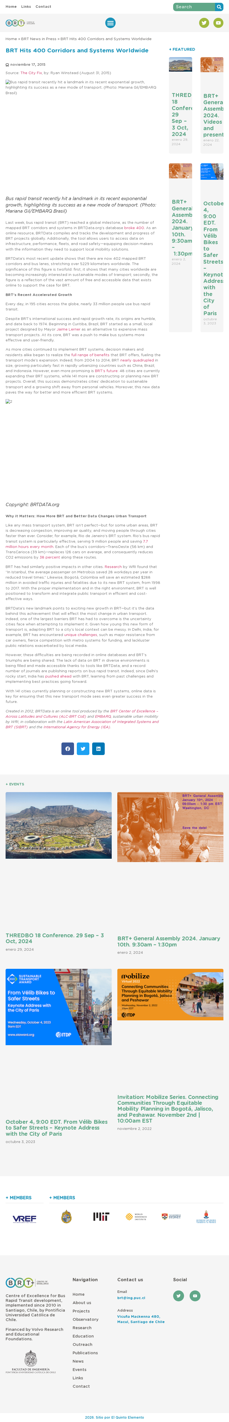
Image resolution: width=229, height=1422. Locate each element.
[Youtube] (218, 23)
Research (113, 567)
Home (11, 39)
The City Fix (31, 73)
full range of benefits (90, 355)
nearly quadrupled (137, 360)
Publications (85, 1353)
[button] (110, 23)
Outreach (82, 1345)
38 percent (50, 557)
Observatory (85, 1319)
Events (79, 1370)
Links (78, 1378)
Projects (81, 1311)
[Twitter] (204, 23)
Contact (81, 1386)
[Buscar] (219, 7)
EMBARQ (103, 717)
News (78, 1361)
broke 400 (134, 228)
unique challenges (80, 635)
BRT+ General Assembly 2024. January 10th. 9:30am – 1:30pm (184, 228)
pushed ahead (58, 676)
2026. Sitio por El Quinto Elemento (114, 1417)
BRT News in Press (38, 39)
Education (83, 1336)
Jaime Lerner (68, 329)
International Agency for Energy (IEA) (77, 727)
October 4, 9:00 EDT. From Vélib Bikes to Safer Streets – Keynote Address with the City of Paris (57, 1128)
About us (82, 1303)
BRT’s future (106, 371)
